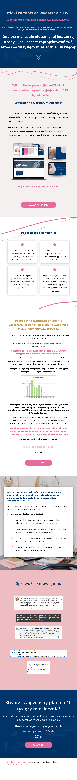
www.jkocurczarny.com (17, 764)
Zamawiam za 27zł (38, 204)
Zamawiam (38, 462)
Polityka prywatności (16, 762)
